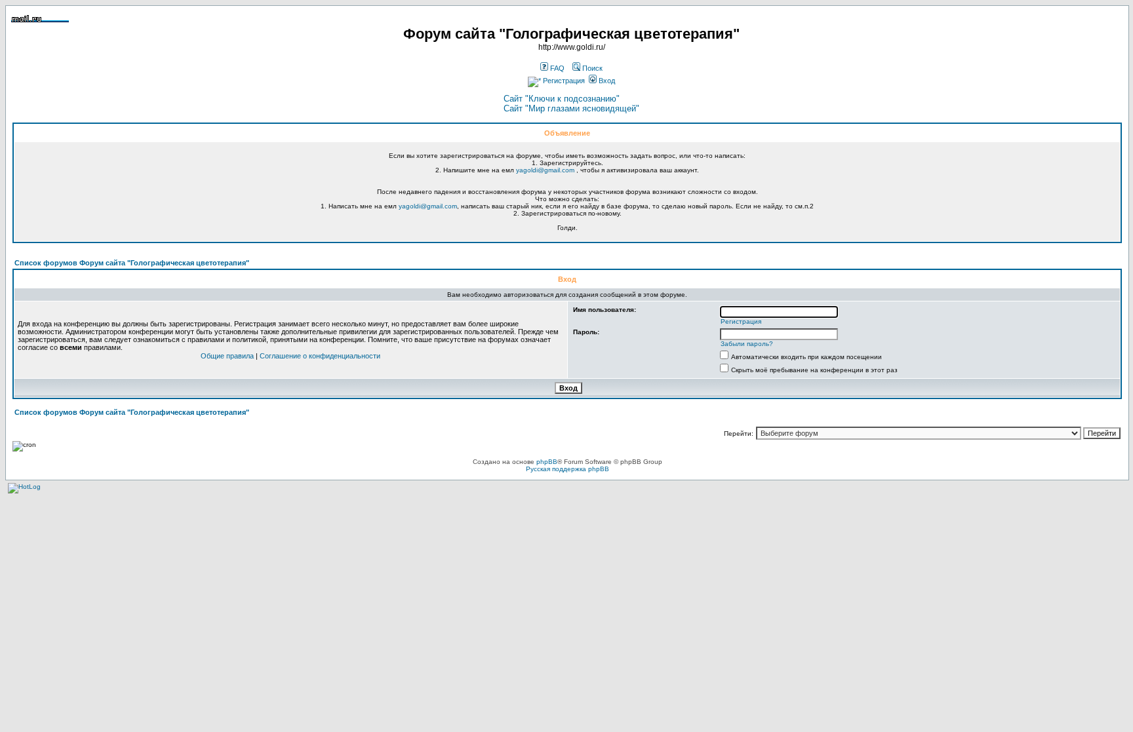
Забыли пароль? (747, 343)
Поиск (591, 68)
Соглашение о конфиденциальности (320, 356)
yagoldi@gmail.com (545, 170)
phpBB (546, 461)
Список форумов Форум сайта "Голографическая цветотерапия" (131, 263)
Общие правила (227, 356)
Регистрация (563, 81)
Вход (606, 81)
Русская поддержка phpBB (567, 468)
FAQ (556, 68)
